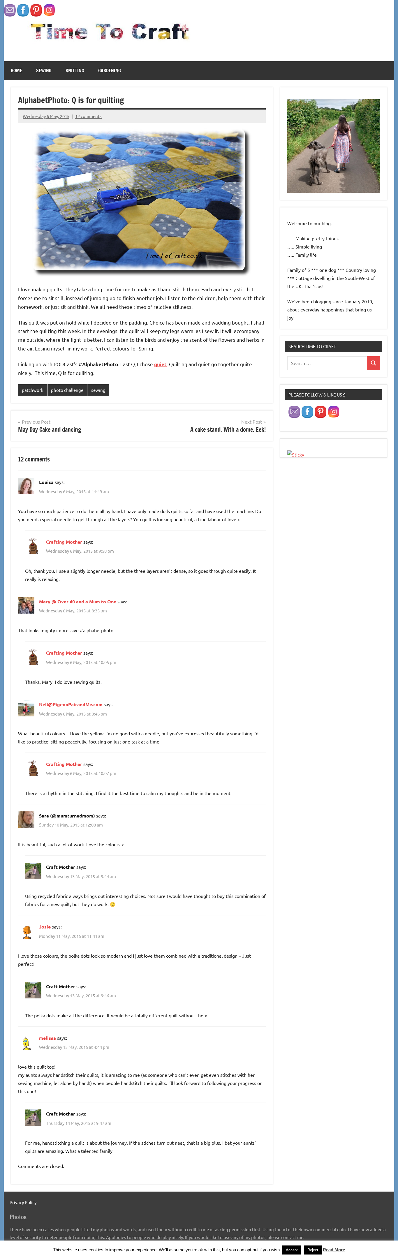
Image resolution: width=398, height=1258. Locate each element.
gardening (109, 70)
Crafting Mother (64, 542)
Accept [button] (292, 1250)
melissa (47, 1038)
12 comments (88, 116)
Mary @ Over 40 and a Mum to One (77, 601)
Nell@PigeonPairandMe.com (71, 704)
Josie (45, 927)
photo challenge (67, 390)
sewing (44, 70)
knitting (75, 70)
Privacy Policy (23, 1202)
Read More (334, 1249)
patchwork (32, 390)
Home (16, 70)
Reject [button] (312, 1250)
